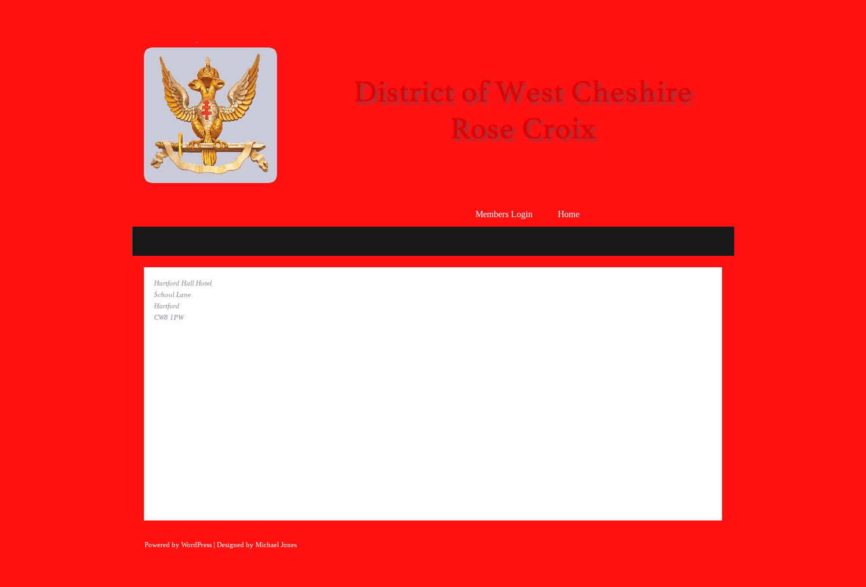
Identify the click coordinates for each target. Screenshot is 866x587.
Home (568, 214)
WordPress (196, 544)
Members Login (504, 214)
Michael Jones (276, 544)
